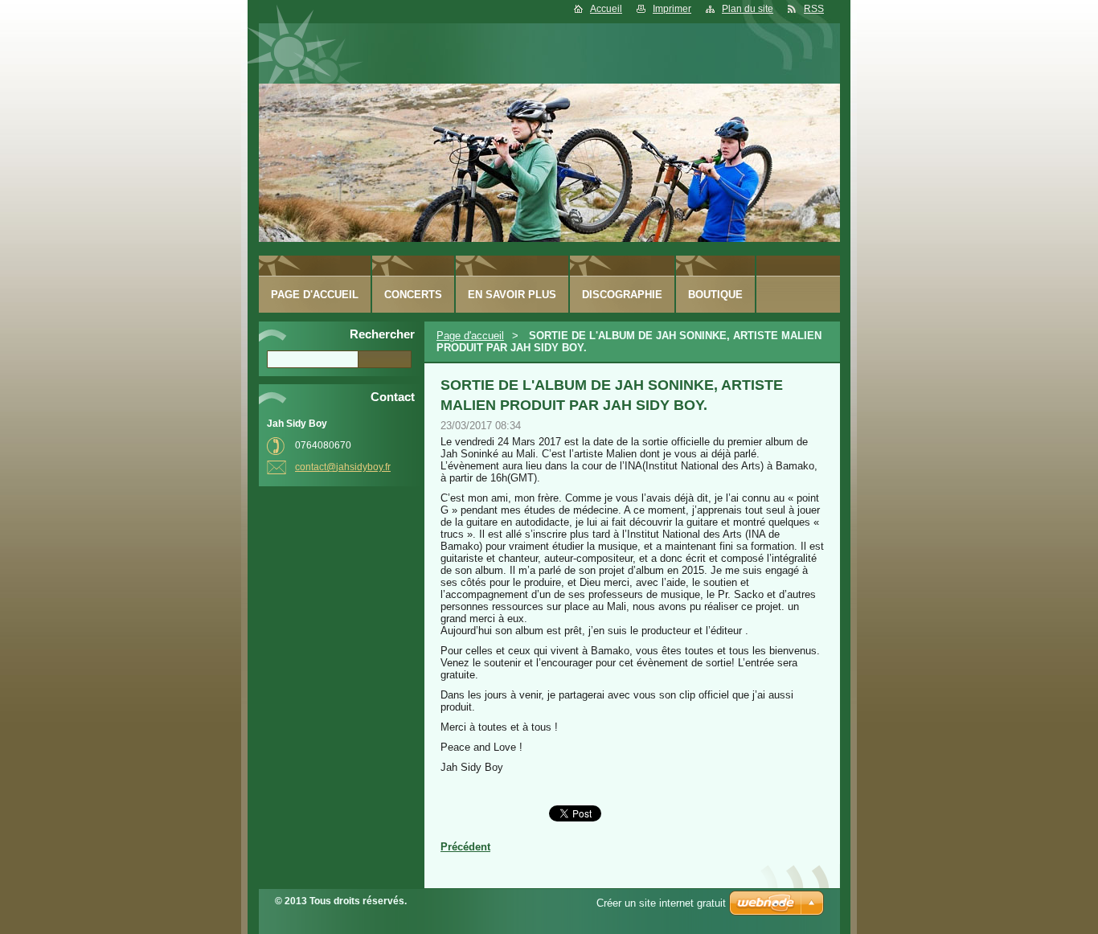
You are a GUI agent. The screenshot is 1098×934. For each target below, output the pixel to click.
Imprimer (672, 9)
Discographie (622, 295)
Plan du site (747, 9)
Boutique (715, 295)
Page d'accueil (470, 336)
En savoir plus (512, 295)
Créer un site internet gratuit (661, 903)
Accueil (606, 9)
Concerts (413, 295)
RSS (814, 9)
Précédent (465, 847)
